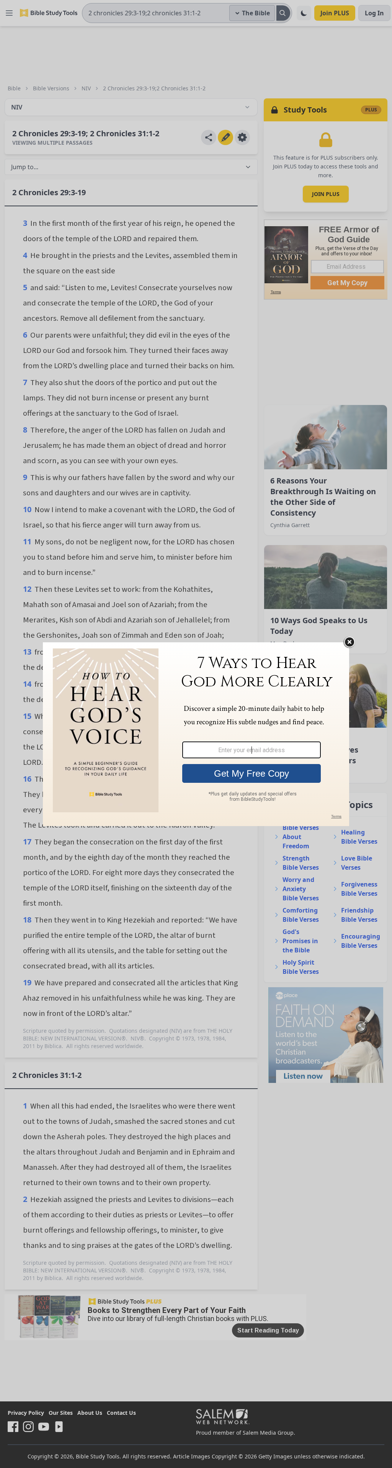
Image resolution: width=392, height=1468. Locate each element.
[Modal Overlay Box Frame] (196, 734)
